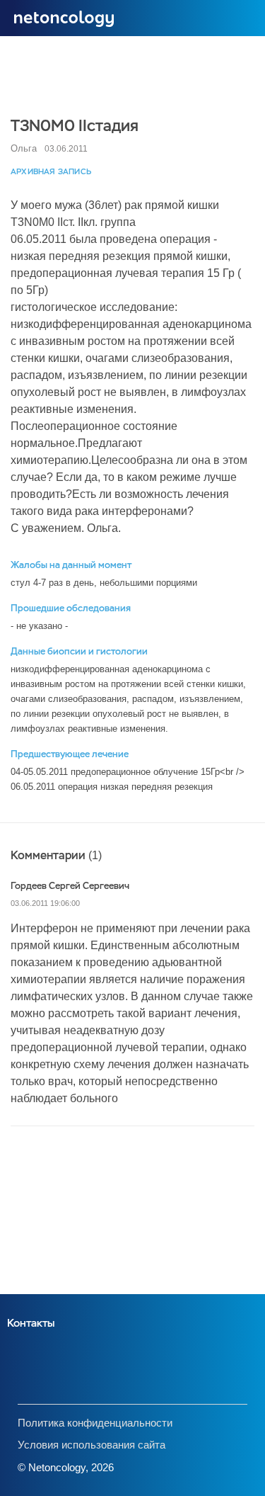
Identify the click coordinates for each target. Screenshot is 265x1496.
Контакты (30, 1323)
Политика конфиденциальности (95, 1423)
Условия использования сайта (91, 1445)
